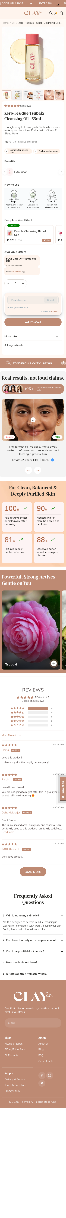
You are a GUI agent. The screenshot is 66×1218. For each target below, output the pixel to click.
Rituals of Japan (14, 1043)
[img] (9, 745)
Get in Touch (45, 1061)
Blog (40, 1049)
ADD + (47, 240)
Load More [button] (33, 872)
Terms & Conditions (15, 1085)
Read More (11, 133)
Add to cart (33, 322)
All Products (11, 1055)
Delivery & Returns (15, 1079)
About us (43, 1043)
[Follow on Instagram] (49, 1075)
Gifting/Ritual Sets (15, 1049)
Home (5, 22)
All (13, 22)
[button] (12, 105)
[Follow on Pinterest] (41, 1083)
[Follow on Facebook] (41, 1075)
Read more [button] (8, 832)
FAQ (40, 1055)
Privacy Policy (12, 1091)
